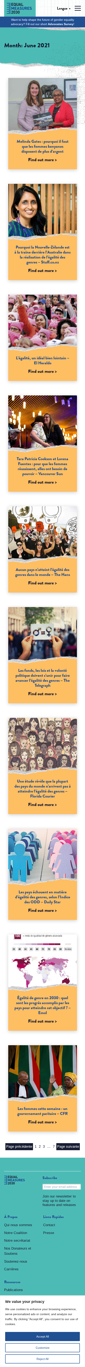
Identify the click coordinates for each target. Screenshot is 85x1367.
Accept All (42, 1336)
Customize (43, 1347)
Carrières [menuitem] (11, 1269)
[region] (42, 1331)
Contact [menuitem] (49, 1225)
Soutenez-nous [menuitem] (15, 1261)
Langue (62, 8)
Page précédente (19, 1147)
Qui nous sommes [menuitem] (18, 1225)
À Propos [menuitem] (11, 1217)
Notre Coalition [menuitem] (15, 1233)
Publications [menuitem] (13, 1290)
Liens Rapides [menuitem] (53, 1217)
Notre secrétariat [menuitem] (17, 1241)
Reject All (42, 1359)
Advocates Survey (60, 24)
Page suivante (68, 1147)
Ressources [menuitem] (12, 1282)
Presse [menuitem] (48, 1233)
